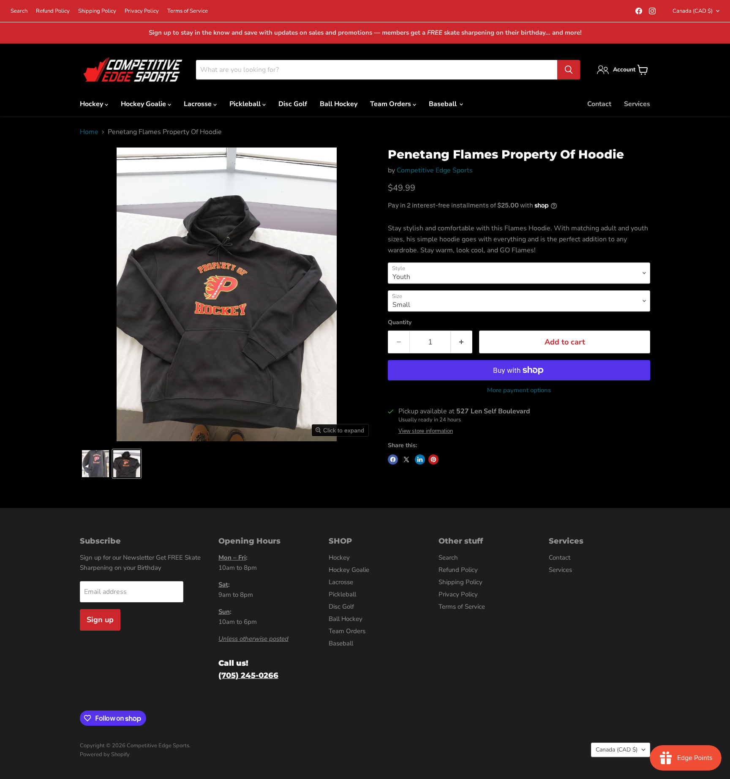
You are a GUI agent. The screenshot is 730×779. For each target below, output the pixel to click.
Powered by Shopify (105, 754)
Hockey (92, 104)
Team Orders (391, 104)
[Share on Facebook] (393, 459)
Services (637, 104)
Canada (693, 11)
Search (19, 11)
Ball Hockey (338, 104)
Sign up (100, 620)
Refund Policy (53, 11)
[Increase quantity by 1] (461, 342)
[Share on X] (406, 459)
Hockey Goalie (144, 104)
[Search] (568, 69)
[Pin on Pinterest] (433, 459)
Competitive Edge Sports (435, 170)
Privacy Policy (142, 11)
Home (89, 132)
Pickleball (245, 104)
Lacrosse (198, 104)
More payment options (519, 390)
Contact (599, 104)
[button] (95, 463)
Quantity (399, 322)
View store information (425, 431)
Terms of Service (187, 11)
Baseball (443, 104)
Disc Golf (292, 104)
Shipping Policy (97, 11)
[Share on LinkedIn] (420, 459)
